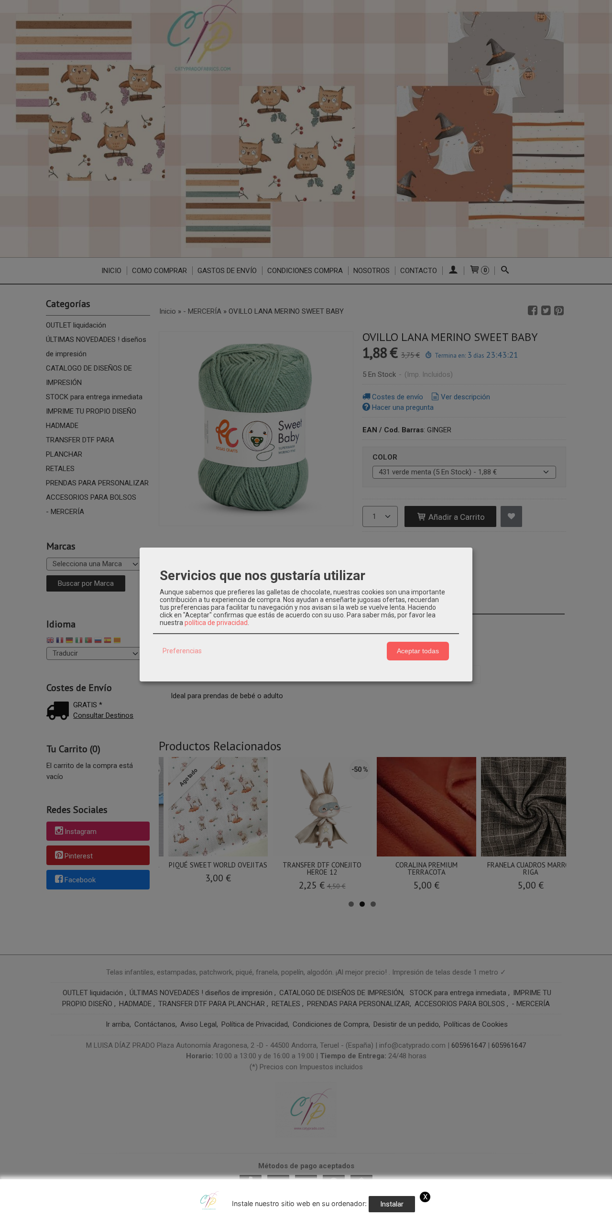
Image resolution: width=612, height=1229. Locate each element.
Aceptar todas (418, 651)
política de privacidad (216, 622)
